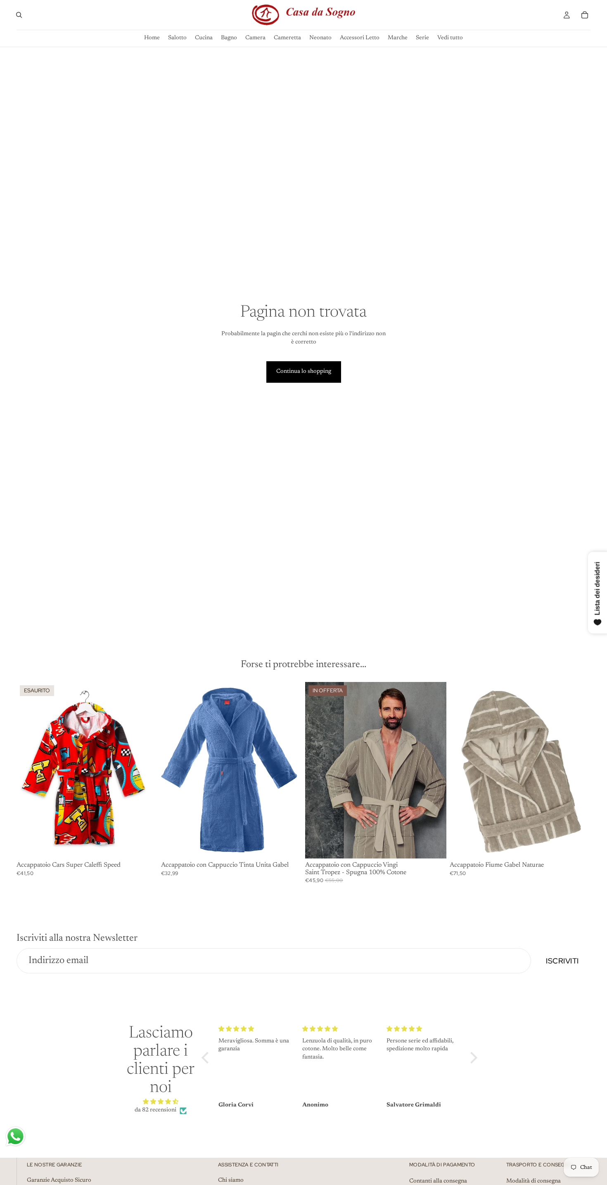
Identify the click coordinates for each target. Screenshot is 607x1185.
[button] (207, 1057)
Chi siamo (231, 1180)
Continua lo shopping (303, 371)
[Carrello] (585, 15)
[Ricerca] (19, 15)
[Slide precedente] (173, 770)
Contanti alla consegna (438, 1181)
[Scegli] (289, 845)
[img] (161, 1102)
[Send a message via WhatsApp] (15, 1136)
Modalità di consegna (533, 1181)
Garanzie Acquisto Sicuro (59, 1180)
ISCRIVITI (562, 961)
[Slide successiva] (289, 770)
